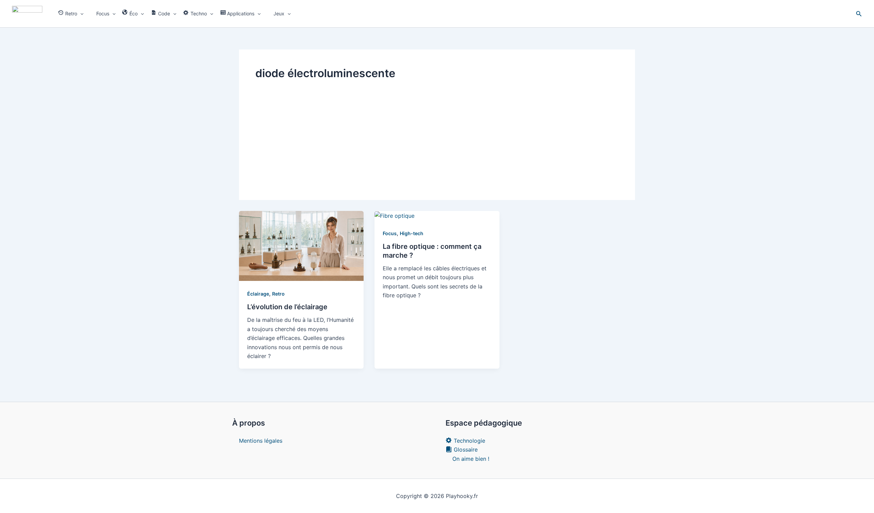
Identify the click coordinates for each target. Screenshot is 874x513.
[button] (80, 13)
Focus (390, 233)
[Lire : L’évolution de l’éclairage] (301, 245)
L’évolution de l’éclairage (287, 307)
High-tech (411, 233)
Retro (278, 294)
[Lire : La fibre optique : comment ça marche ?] (394, 215)
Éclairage (258, 294)
